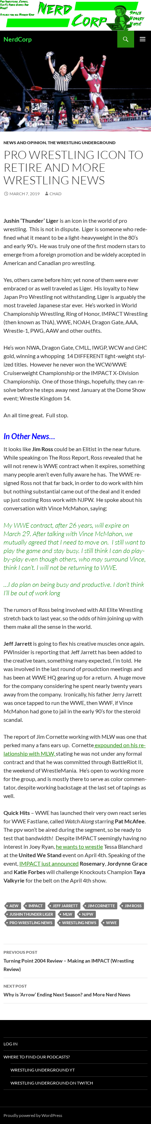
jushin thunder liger (31, 914)
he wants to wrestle (79, 846)
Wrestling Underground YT (43, 1070)
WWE (111, 922)
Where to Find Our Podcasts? (37, 1056)
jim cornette (101, 905)
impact (35, 905)
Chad (55, 193)
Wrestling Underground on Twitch (52, 1083)
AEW (14, 905)
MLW (67, 914)
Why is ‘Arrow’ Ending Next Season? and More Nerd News (67, 990)
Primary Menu (142, 39)
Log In (11, 1043)
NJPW (87, 914)
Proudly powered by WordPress (33, 1115)
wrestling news (79, 922)
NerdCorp (18, 39)
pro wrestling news (30, 922)
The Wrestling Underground (82, 142)
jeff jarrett (65, 905)
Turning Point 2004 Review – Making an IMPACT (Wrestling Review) (69, 961)
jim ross (133, 905)
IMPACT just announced (49, 863)
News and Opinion (25, 142)
